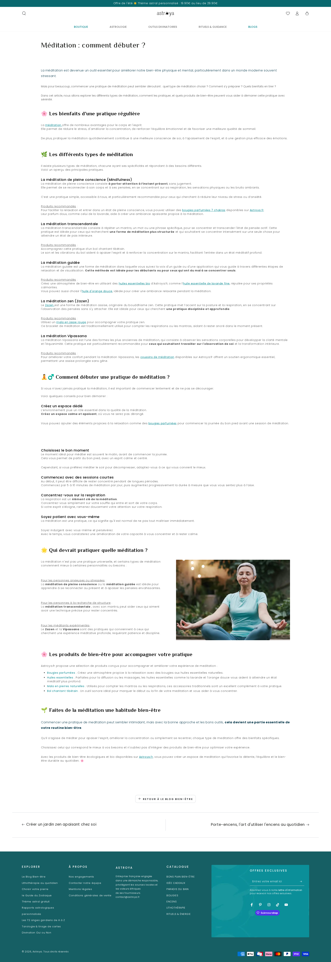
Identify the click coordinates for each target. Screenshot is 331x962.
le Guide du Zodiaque (37, 895)
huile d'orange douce (97, 291)
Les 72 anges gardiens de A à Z (43, 920)
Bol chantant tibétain (62, 691)
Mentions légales (80, 889)
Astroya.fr (257, 210)
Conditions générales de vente (90, 895)
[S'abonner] (302, 881)
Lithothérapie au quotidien (40, 883)
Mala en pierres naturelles (65, 686)
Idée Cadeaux (175, 883)
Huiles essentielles (60, 677)
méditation (53, 125)
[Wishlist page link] (288, 13)
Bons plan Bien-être (180, 876)
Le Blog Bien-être (33, 876)
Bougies (172, 895)
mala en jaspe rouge (71, 322)
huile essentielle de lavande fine (206, 283)
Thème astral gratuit (36, 901)
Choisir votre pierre (35, 889)
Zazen (50, 305)
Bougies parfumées (61, 673)
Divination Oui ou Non (36, 932)
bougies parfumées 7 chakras (203, 210)
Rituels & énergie (178, 914)
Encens (171, 901)
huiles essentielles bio (134, 283)
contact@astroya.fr (128, 897)
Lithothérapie (175, 908)
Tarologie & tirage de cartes (41, 926)
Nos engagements (81, 876)
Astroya (37, 951)
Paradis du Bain (177, 889)
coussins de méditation (157, 357)
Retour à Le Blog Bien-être (168, 799)
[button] (24, 13)
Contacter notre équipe (85, 883)
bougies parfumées (162, 423)
